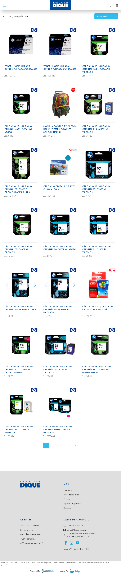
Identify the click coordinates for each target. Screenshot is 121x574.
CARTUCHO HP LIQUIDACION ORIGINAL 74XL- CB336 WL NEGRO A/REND (96, 369)
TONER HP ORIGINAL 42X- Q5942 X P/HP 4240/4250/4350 (20, 68)
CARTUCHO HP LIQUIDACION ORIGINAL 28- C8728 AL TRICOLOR (57, 369)
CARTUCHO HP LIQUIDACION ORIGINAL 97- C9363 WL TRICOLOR (96, 189)
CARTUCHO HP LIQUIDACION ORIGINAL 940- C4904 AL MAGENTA (57, 309)
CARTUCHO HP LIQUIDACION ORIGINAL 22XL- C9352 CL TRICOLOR (96, 129)
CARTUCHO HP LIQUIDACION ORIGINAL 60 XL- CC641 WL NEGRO (18, 129)
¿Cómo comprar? (27, 538)
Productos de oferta (71, 494)
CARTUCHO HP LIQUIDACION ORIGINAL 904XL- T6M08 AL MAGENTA (57, 429)
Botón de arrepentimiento (30, 534)
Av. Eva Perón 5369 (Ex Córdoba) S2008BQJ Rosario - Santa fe (81, 535)
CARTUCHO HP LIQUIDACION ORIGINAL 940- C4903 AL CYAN (20, 308)
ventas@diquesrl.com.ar (76, 529)
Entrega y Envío (26, 529)
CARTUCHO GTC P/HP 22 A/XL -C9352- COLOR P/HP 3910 (98, 308)
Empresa (67, 499)
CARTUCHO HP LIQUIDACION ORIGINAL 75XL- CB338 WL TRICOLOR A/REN (18, 369)
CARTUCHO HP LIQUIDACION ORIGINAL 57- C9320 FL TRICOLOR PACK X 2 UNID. (18, 189)
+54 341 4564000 (75, 525)
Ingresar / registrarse (72, 503)
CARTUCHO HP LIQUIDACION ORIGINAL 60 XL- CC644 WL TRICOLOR (96, 69)
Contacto (67, 508)
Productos (67, 490)
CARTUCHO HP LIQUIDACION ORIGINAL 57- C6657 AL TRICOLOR (18, 249)
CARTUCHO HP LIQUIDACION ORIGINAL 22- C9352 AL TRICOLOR (96, 249)
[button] (74, 104)
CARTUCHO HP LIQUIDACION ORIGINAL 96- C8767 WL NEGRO (59, 248)
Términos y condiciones (30, 525)
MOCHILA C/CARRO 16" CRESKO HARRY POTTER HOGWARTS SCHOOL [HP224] (59, 129)
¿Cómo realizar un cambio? (31, 543)
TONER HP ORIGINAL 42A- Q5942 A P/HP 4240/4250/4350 (59, 68)
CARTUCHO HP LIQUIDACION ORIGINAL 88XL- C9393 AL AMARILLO (18, 429)
